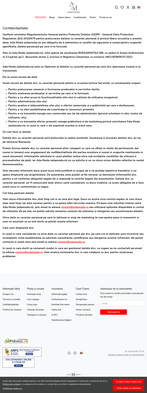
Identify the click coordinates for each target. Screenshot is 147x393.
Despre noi (8, 294)
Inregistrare (81, 299)
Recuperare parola (85, 304)
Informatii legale (59, 294)
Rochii (93, 17)
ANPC (54, 314)
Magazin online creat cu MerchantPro (126, 354)
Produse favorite (84, 314)
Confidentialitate (11, 304)
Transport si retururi (36, 314)
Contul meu (81, 294)
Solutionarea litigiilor (61, 320)
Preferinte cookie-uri (12, 388)
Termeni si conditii (11, 299)
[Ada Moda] (73, 7)
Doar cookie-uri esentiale (129, 388)
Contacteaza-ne (59, 299)
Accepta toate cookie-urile (128, 381)
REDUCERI (40, 17)
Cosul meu (32, 304)
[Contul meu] (128, 7)
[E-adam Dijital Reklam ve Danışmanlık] (73, 374)
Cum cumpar (33, 299)
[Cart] (133, 7)
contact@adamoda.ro (74, 207)
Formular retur (34, 294)
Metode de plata (35, 309)
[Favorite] (122, 7)
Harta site (56, 309)
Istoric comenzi (83, 309)
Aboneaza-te (113, 312)
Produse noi (105, 17)
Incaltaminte (80, 17)
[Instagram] (75, 353)
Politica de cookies (11, 384)
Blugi (52, 17)
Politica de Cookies (12, 309)
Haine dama (64, 17)
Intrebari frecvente (60, 304)
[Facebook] (69, 353)
